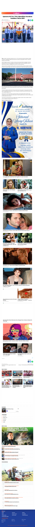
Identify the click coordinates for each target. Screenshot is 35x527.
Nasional (17, 485)
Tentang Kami (4, 515)
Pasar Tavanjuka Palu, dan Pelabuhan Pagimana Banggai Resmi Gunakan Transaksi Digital (27, 386)
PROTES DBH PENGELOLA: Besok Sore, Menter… (12, 498)
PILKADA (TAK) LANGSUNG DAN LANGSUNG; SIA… (12, 449)
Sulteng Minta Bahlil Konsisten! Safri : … (11, 486)
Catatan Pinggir (7, 448)
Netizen (9, 458)
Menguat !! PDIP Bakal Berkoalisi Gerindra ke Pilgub (26, 364)
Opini (10, 448)
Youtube (14, 520)
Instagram (4, 520)
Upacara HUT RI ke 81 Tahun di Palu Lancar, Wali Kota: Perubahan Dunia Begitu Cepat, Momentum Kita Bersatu (6, 386)
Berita (5, 497)
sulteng (4, 420)
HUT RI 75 (3, 358)
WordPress (24, 519)
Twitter (14, 519)
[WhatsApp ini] (32, 20)
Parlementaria (12, 445)
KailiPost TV (6, 485)
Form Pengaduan (25, 515)
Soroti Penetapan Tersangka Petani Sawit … (12, 455)
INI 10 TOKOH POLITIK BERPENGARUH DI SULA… (12, 494)
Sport (11, 451)
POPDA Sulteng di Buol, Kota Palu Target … (11, 505)
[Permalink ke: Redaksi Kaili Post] (3, 20)
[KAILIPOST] (17, 13)
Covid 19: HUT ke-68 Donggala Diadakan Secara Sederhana (9, 365)
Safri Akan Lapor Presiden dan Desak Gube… (9, 446)
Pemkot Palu (5, 417)
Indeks (3, 512)
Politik (16, 445)
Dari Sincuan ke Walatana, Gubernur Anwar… (12, 482)
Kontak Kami (14, 515)
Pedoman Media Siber (5, 516)
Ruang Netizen (12, 458)
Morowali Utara (13, 485)
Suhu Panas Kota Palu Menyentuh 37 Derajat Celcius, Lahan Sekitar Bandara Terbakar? (17, 386)
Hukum (3, 445)
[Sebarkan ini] (28, 20)
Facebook (4, 519)
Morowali (8, 445)
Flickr (23, 520)
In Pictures (5, 445)
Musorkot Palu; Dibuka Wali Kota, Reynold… (12, 452)
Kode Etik (13, 512)
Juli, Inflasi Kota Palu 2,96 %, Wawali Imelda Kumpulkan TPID (17, 377)
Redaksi (23, 512)
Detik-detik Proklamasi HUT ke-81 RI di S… (11, 490)
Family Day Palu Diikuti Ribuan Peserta (6, 377)
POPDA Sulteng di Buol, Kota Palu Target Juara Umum (28, 377)
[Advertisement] (17, 6)
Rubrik (18, 445)
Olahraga (6, 451)
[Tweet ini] (30, 20)
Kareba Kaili (10, 497)
